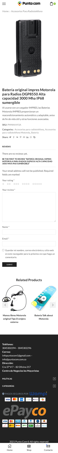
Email (5, 238)
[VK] (17, 137)
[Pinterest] (20, 137)
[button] (5, 305)
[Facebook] (13, 137)
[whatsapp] (31, 137)
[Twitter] (10, 137)
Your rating (8, 180)
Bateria (35, 132)
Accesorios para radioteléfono (27, 11)
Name (5, 227)
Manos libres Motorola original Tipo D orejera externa (14, 318)
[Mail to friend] (24, 137)
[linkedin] (27, 137)
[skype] (34, 137)
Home (5, 11)
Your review (8, 189)
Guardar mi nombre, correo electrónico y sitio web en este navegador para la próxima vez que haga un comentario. (30, 254)
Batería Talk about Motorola (44, 317)
